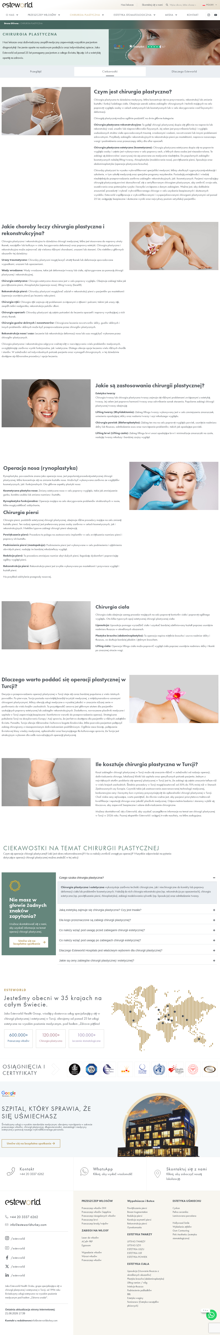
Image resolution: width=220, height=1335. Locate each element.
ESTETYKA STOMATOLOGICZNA (133, 14)
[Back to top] (212, 1327)
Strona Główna (11, 23)
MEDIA (169, 14)
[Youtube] (216, 15)
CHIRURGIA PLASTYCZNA (85, 14)
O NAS (10, 14)
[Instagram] (209, 15)
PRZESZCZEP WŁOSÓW (42, 14)
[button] (28, 942)
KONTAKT (193, 14)
